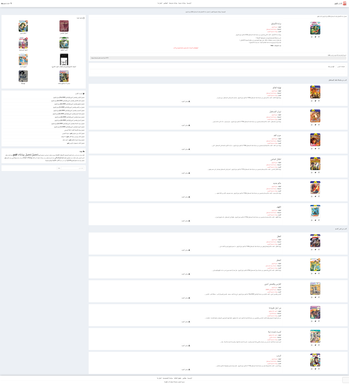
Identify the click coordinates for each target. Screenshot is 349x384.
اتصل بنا (160, 3)
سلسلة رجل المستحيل (271, 266)
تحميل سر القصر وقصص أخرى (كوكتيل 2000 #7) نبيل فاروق (68, 107)
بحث (59, 168)
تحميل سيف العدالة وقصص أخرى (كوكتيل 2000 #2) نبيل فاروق (67, 124)
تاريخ (39, 155)
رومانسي (14, 158)
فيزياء (65, 160)
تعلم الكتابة (10, 155)
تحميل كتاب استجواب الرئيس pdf (75, 143)
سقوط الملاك (79, 160)
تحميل (35, 155)
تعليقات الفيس (341, 67)
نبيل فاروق (274, 27)
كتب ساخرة (62, 160)
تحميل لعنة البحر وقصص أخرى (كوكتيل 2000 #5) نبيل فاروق (68, 114)
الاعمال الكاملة (60, 155)
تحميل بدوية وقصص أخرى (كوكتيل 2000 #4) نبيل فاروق (69, 117)
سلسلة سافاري (272, 337)
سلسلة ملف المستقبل (271, 29)
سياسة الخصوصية (168, 378)
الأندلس (75, 155)
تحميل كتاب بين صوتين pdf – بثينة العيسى (73, 133)
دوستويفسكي (59, 158)
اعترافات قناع (79, 155)
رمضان (44, 158)
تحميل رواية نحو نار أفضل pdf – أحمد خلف (73, 140)
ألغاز (83, 155)
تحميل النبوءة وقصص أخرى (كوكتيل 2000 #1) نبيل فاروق (69, 127)
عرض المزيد (184, 101)
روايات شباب (27, 157)
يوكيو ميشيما (48, 160)
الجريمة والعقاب (52, 155)
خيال (74, 158)
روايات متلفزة (19, 158)
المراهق (42, 155)
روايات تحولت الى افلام (38, 158)
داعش (72, 158)
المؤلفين (165, 3)
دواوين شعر (67, 158)
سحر (83, 161)
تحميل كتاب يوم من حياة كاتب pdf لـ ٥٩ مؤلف (72, 137)
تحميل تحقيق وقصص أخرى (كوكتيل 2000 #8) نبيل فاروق (69, 104)
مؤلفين (184, 378)
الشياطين (47, 155)
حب (77, 158)
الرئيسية (189, 3)
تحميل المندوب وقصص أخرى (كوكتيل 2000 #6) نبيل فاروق (69, 110)
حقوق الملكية (177, 378)
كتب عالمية (55, 160)
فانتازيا (69, 160)
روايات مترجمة (173, 3)
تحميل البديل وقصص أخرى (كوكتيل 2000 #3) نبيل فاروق (69, 120)
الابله (73, 155)
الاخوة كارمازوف (68, 155)
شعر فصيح (74, 161)
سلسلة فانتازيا (272, 313)
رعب (47, 158)
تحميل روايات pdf (22, 155)
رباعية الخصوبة (52, 158)
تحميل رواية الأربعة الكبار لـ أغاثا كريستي (74, 130)
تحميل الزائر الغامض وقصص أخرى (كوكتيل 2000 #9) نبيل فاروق (67, 101)
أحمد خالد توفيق (273, 311)
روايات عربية (182, 3)
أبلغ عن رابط (331, 67)
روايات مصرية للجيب (272, 31)
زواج (11, 158)
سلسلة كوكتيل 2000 (271, 290)
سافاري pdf (7, 158)
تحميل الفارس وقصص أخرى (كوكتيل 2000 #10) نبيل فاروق (68, 97)
